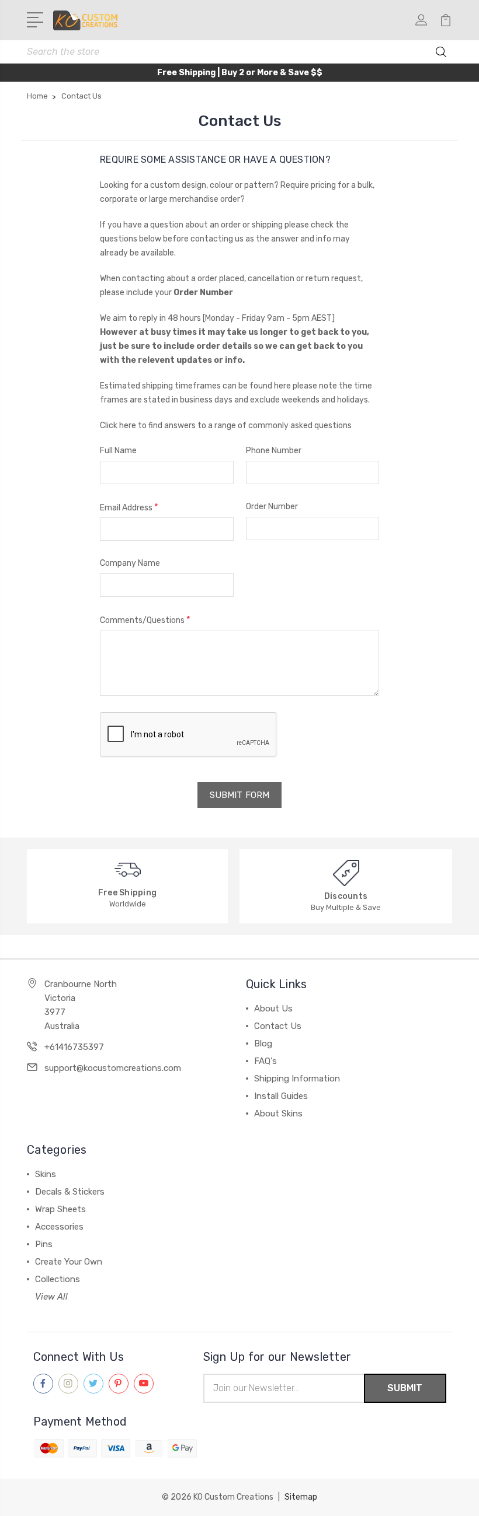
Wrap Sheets (60, 1209)
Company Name (130, 563)
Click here (118, 425)
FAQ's (265, 1061)
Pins (44, 1244)
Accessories (59, 1226)
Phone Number (273, 451)
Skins (45, 1174)
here (282, 386)
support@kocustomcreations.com (112, 1068)
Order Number (272, 507)
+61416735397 (74, 1047)
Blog (263, 1043)
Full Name (118, 451)
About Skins (278, 1113)
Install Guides (281, 1096)
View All (51, 1296)
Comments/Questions (145, 619)
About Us (273, 1008)
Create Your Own (68, 1261)
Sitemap (300, 1497)
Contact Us (277, 1026)
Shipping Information (297, 1078)
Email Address (129, 507)
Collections (57, 1279)
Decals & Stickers (70, 1191)
